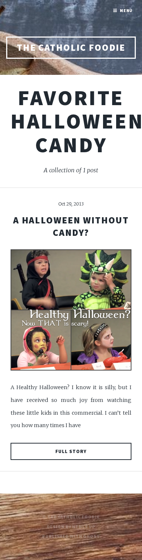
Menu (126, 10)
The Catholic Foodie (71, 47)
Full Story (71, 451)
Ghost (91, 536)
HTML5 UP (83, 526)
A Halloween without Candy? (71, 226)
